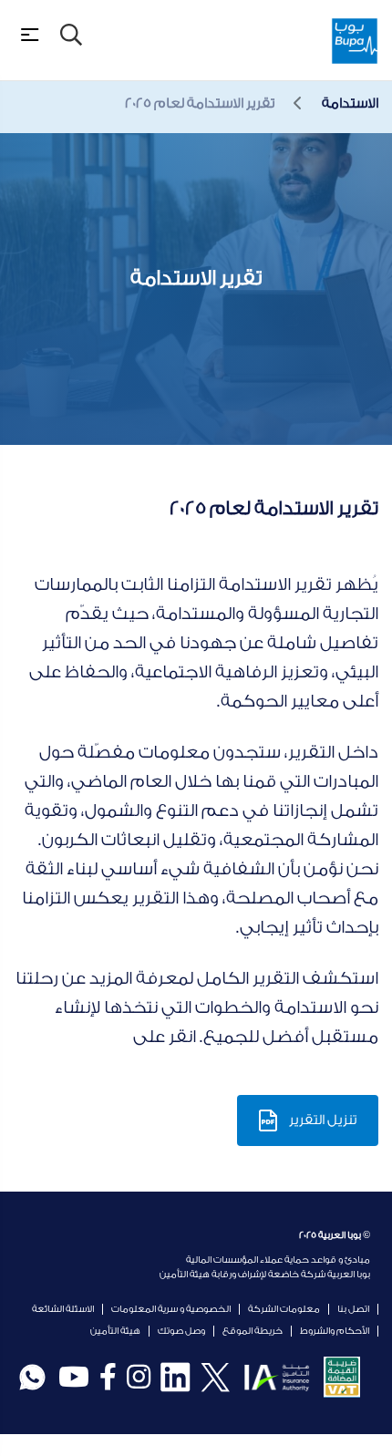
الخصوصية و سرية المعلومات (171, 1309)
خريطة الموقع (252, 1331)
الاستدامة (350, 103)
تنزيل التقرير (322, 1120)
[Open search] (71, 34)
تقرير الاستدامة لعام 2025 (199, 103)
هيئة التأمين (115, 1331)
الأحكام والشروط (334, 1331)
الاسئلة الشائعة (63, 1309)
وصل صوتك (181, 1331)
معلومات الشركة (284, 1309)
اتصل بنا (353, 1309)
